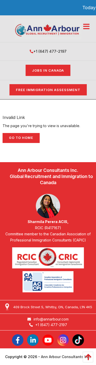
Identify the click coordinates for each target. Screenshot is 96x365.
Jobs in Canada (48, 70)
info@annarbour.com (51, 319)
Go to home (21, 138)
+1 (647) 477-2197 (50, 51)
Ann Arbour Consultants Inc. (66, 357)
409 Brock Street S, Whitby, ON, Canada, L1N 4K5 (52, 307)
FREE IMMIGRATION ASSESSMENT (48, 90)
